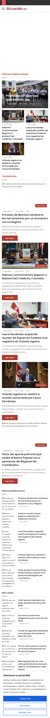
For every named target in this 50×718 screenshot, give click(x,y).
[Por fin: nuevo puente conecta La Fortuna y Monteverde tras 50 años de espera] (9, 651)
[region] (25, 694)
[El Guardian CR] (16, 8)
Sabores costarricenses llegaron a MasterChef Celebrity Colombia (12, 133)
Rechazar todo (25, 712)
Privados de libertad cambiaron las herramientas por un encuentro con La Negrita (25, 218)
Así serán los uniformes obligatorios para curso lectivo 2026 (33, 618)
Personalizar (25, 705)
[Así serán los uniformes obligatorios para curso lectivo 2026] (9, 621)
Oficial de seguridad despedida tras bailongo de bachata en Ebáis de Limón (33, 633)
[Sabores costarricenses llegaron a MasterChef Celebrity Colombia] (13, 116)
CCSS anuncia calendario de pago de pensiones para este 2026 (32, 603)
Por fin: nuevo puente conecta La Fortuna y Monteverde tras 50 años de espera (32, 649)
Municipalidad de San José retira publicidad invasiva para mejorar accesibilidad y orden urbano (32, 665)
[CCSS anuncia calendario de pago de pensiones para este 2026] (9, 605)
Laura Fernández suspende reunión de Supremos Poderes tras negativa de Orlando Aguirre (37, 133)
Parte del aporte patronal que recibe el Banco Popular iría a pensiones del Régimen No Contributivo (22, 459)
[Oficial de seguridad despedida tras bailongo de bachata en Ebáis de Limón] (9, 636)
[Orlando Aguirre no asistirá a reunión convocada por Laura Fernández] (13, 149)
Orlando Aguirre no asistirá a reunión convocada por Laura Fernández (12, 164)
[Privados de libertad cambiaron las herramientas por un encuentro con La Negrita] (25, 94)
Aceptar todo (25, 698)
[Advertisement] (25, 46)
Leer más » (9, 238)
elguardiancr (11, 104)
